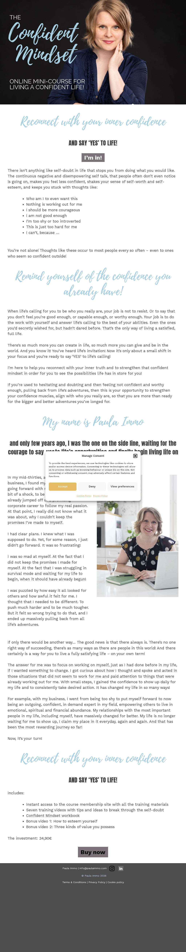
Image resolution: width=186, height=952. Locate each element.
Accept (63, 486)
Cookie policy (116, 882)
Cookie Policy (84, 495)
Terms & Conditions (74, 882)
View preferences (122, 486)
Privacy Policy (100, 495)
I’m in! (93, 157)
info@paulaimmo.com (93, 868)
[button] (135, 456)
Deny (92, 486)
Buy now (93, 852)
